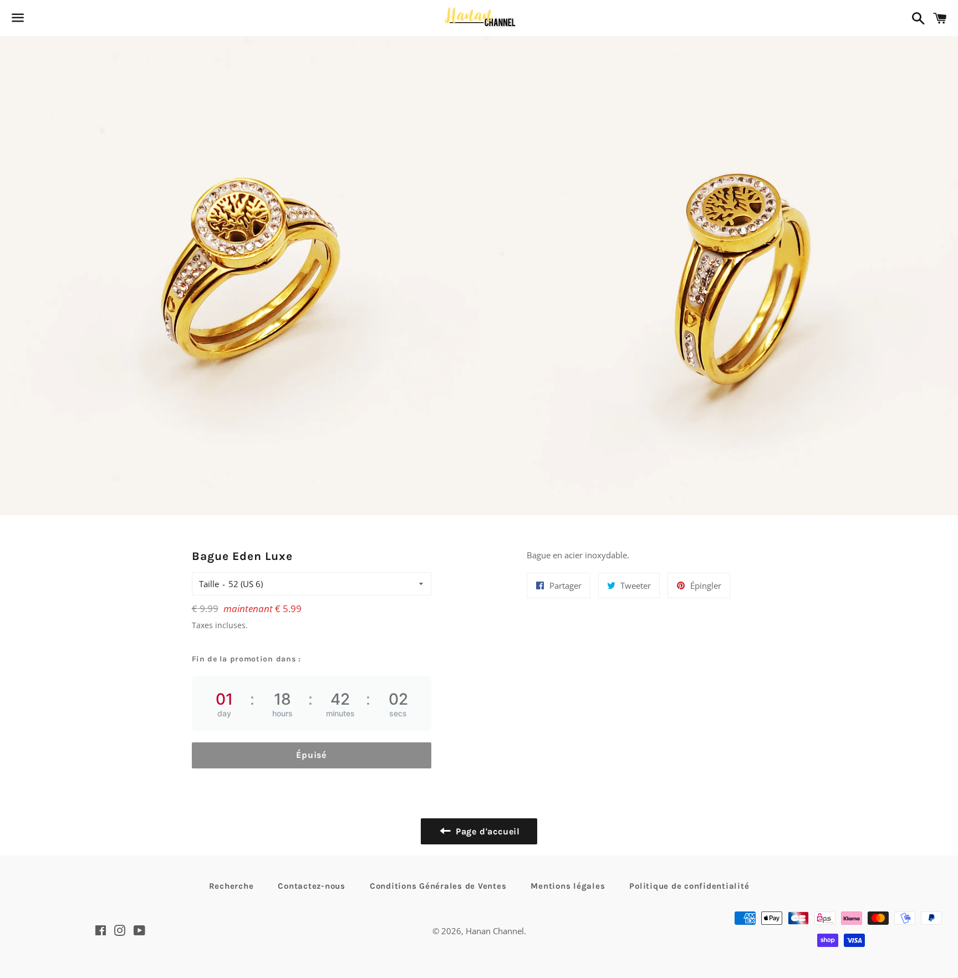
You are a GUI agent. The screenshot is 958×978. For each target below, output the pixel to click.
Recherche (231, 886)
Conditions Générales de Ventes (438, 886)
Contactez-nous (311, 886)
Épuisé (311, 755)
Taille (209, 583)
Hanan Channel (495, 930)
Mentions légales (568, 886)
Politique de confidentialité (689, 886)
